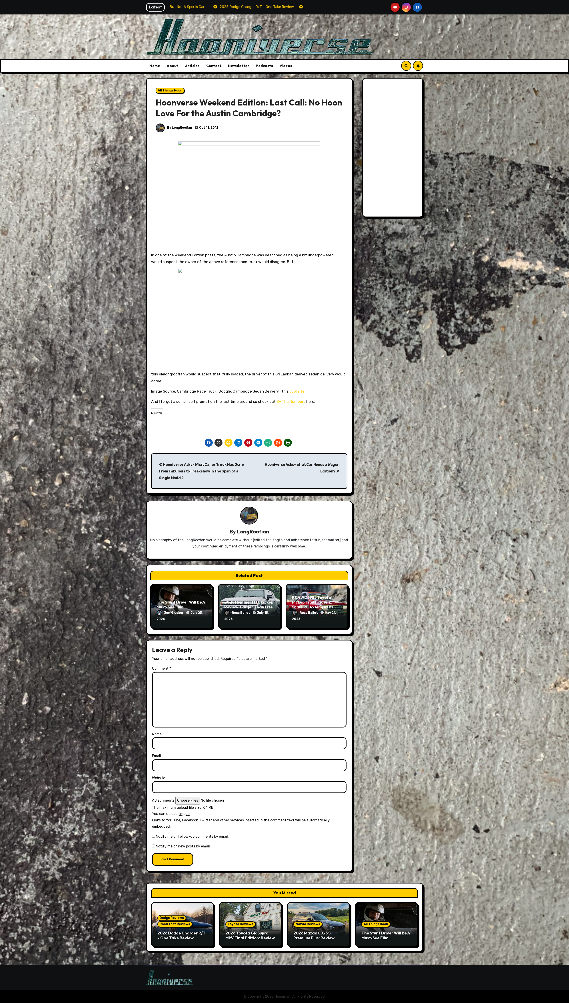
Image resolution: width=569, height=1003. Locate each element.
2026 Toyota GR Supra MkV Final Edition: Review (250, 935)
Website (158, 778)
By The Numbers (290, 401)
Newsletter (238, 65)
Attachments (163, 800)
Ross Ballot (241, 613)
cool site (297, 391)
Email (156, 756)
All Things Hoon (170, 90)
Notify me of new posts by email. (183, 846)
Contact (214, 65)
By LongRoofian (179, 128)
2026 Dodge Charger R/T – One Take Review (181, 935)
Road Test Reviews (175, 924)
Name (157, 734)
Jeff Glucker (174, 613)
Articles (192, 65)
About (172, 65)
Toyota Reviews (240, 924)
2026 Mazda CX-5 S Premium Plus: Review (314, 935)
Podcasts (264, 65)
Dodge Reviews (172, 918)
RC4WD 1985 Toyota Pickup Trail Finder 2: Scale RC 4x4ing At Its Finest (313, 604)
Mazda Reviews (308, 924)
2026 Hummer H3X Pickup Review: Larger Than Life (248, 605)
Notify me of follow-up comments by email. (192, 836)
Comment (161, 668)
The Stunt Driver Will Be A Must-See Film (180, 605)
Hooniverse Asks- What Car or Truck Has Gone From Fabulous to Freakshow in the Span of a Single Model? (201, 471)
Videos (286, 65)
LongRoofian (253, 531)
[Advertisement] (393, 148)
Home (154, 65)
